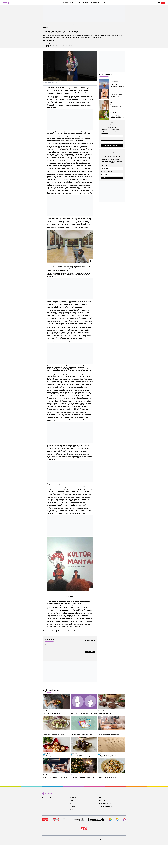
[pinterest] (53, 798)
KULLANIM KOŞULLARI (105, 803)
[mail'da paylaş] (60, 46)
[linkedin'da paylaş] (54, 46)
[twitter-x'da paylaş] (47, 46)
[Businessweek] (96, 819)
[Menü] (159, 3)
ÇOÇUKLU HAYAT (75, 809)
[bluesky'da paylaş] (51, 46)
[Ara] (156, 3)
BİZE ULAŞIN (102, 800)
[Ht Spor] (65, 819)
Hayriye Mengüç (48, 41)
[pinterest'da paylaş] (63, 46)
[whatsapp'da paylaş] (57, 46)
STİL (71, 803)
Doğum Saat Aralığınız (107, 171)
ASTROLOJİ (73, 800)
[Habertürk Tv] (56, 819)
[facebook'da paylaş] (44, 46)
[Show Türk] (117, 819)
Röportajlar (55, 24)
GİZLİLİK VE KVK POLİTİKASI (106, 806)
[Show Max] (124, 819)
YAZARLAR (73, 797)
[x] (45, 798)
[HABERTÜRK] (163, 3)
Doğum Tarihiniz (105, 165)
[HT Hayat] (84, 793)
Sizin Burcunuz (104, 133)
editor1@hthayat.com (48, 43)
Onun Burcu (104, 139)
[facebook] (42, 798)
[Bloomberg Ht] (78, 819)
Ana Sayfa (45, 24)
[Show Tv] (110, 819)
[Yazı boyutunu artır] (66, 46)
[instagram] (47, 798)
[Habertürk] (45, 819)
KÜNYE (100, 797)
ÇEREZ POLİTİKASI (103, 809)
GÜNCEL (72, 812)
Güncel (50, 24)
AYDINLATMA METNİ (104, 812)
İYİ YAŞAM (73, 806)
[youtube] (50, 798)
